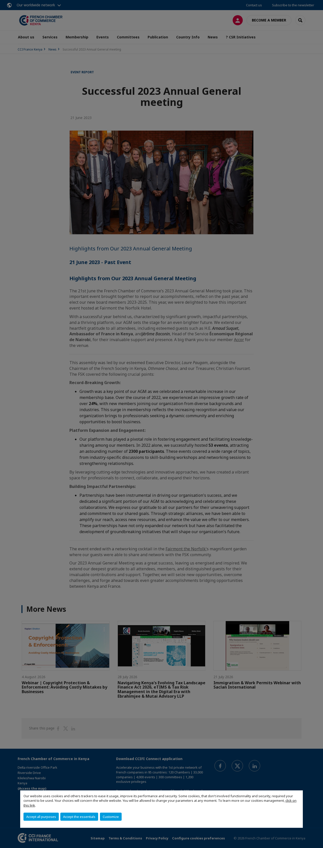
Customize (111, 816)
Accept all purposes (41, 816)
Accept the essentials (79, 816)
